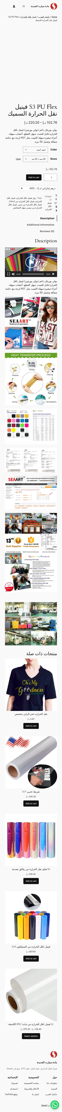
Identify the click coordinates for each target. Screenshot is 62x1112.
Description (47, 218)
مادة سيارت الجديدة (40, 6)
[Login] (14, 6)
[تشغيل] (53, 274)
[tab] (31, 218)
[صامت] (13, 274)
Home (54, 17)
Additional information (40, 224)
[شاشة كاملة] (8, 274)
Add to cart (33, 177)
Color (53, 149)
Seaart (44, 1105)
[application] (31, 262)
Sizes (53, 158)
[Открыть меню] (23, 6)
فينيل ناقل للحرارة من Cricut (21, 201)
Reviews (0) (47, 231)
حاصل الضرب (44, 17)
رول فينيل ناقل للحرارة (26, 198)
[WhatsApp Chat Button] (54, 1104)
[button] (31, 262)
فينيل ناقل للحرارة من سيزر (30, 204)
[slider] (33, 274)
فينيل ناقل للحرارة (28, 17)
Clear (18, 159)
